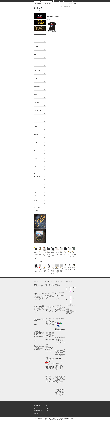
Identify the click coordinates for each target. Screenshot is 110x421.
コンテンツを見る (49, 3)
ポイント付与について (37, 210)
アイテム (45, 3)
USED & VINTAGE (51, 13)
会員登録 (46, 405)
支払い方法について (37, 405)
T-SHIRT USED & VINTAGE (56, 13)
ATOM (37, 413)
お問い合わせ (70, 3)
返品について (36, 408)
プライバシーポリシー (37, 411)
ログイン (46, 407)
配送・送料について (37, 407)
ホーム (35, 3)
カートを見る (47, 408)
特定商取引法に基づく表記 (38, 410)
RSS (35, 413)
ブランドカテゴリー (39, 3)
